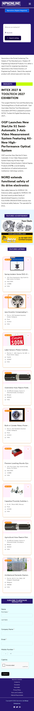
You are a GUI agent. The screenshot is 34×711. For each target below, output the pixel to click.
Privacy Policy (17, 690)
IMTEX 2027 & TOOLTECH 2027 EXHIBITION (13, 94)
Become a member (17, 679)
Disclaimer (17, 685)
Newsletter (17, 687)
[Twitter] (17, 707)
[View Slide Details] (17, 231)
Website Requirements (17, 695)
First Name (4, 612)
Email (4, 639)
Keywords (9, 33)
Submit (5, 674)
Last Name (4, 620)
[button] (17, 10)
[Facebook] (14, 707)
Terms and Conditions (17, 692)
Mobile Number (7, 649)
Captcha (4, 660)
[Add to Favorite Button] (28, 260)
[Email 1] (20, 707)
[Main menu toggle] (29, 3)
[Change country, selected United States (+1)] (4, 653)
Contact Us (17, 682)
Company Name (7, 629)
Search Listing (14, 38)
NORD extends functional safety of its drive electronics (15, 181)
